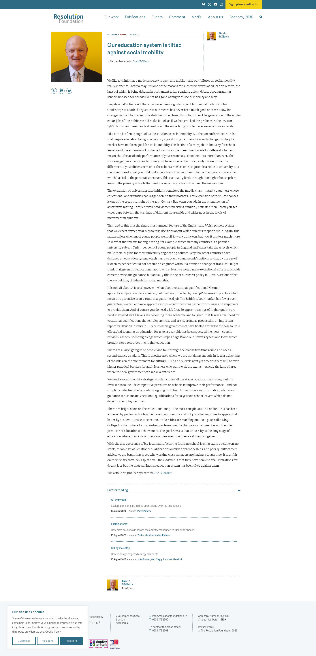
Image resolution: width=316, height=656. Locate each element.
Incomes (112, 34)
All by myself (118, 499)
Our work (111, 16)
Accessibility (96, 616)
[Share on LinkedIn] (62, 91)
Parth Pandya (144, 511)
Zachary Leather (146, 535)
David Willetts (141, 61)
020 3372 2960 (158, 619)
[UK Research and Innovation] (115, 646)
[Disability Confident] (99, 646)
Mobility (135, 34)
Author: (132, 511)
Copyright (94, 622)
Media (196, 16)
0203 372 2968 (158, 630)
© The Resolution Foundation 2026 (217, 630)
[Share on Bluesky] (69, 91)
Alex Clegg (156, 559)
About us (215, 16)
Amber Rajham (162, 535)
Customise (24, 640)
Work (123, 34)
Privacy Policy (206, 627)
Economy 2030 (241, 16)
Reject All (47, 640)
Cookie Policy (53, 631)
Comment (177, 16)
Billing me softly (120, 548)
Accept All (71, 640)
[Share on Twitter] (54, 91)
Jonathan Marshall (172, 559)
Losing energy (119, 524)
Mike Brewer (144, 559)
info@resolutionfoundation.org (168, 616)
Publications (135, 16)
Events (157, 16)
